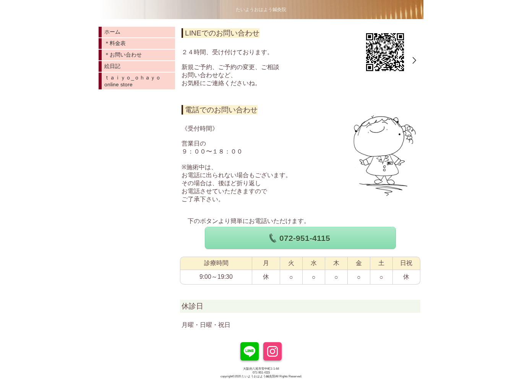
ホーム (112, 32)
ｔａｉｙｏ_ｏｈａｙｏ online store (135, 80)
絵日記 (112, 66)
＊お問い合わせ (123, 55)
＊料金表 (115, 43)
